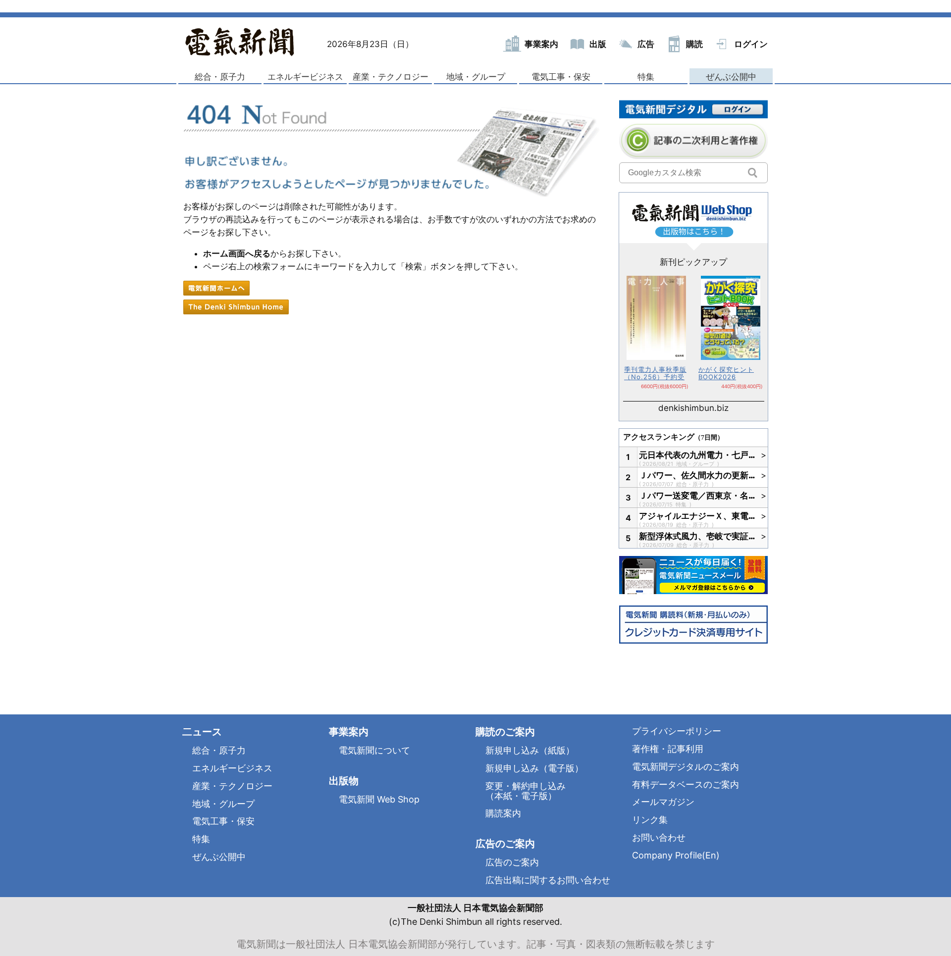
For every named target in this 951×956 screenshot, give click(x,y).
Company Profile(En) (676, 855)
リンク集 (650, 819)
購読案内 (503, 813)
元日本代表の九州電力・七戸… (697, 455)
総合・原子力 (220, 77)
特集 (645, 77)
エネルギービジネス (305, 77)
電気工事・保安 (560, 77)
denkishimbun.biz (693, 408)
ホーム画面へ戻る (236, 253)
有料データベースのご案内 (685, 784)
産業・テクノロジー (390, 77)
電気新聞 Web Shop (379, 799)
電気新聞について (374, 750)
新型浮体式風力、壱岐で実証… (697, 536)
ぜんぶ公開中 (731, 77)
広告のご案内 (512, 862)
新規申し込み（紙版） (530, 750)
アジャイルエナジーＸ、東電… (697, 516)
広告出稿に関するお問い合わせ (547, 880)
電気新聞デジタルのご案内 (685, 766)
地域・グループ (475, 77)
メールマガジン (663, 802)
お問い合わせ (659, 837)
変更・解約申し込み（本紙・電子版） (525, 791)
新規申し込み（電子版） (534, 768)
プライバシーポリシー (676, 731)
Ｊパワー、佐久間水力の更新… (697, 475)
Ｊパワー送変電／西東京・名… (697, 496)
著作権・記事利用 (667, 749)
